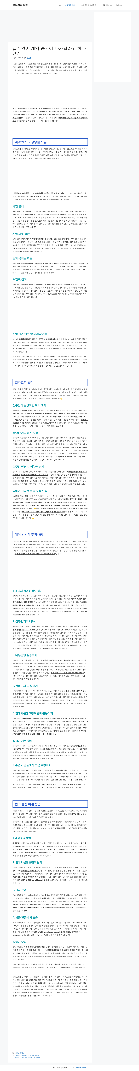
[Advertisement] (50, 26)
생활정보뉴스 (107, 5)
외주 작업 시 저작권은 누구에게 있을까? (27, 1057)
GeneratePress (80, 1068)
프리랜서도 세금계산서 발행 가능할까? (27, 1055)
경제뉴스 (119, 5)
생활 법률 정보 (70, 5)
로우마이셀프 (20, 5)
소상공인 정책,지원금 (88, 5)
